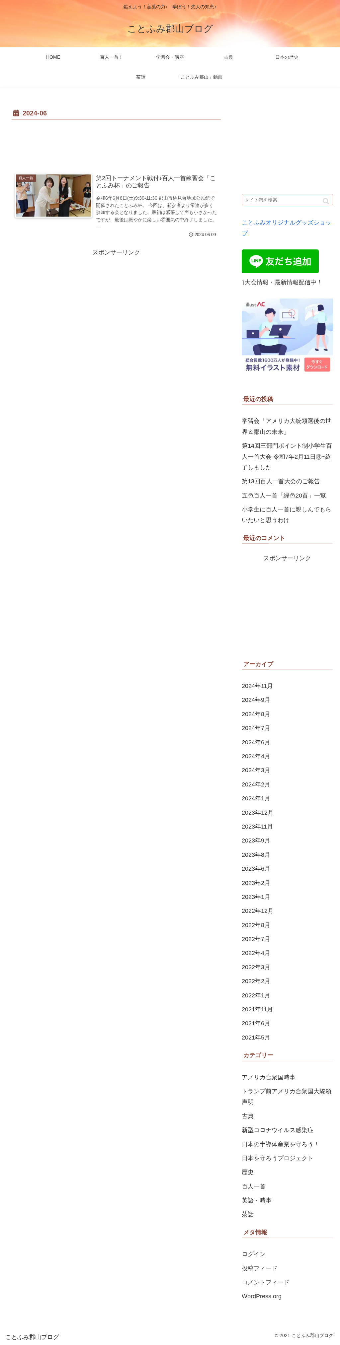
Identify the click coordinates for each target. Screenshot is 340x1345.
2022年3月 (256, 967)
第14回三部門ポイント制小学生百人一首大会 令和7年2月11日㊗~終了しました (287, 456)
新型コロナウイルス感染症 (277, 1130)
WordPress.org (262, 1296)
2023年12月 (258, 812)
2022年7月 (256, 939)
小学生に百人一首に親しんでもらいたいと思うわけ (286, 514)
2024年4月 (256, 756)
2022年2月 (256, 981)
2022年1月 (256, 995)
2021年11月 (257, 1009)
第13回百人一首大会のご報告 (281, 481)
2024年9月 (256, 700)
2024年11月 (257, 686)
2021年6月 (256, 1023)
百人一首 (254, 1186)
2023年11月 (257, 826)
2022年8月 (256, 925)
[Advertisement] (116, 142)
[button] (326, 201)
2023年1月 (256, 897)
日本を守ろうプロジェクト (277, 1158)
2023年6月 (256, 868)
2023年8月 (256, 854)
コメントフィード (266, 1282)
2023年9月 (256, 840)
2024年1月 (256, 798)
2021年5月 (256, 1037)
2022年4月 (256, 953)
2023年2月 (256, 883)
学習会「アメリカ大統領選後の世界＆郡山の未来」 (286, 426)
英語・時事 (257, 1200)
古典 (248, 1116)
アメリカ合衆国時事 (269, 1077)
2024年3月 (256, 770)
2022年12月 (258, 911)
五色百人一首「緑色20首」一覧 (284, 495)
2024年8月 (256, 714)
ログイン (254, 1254)
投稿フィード (260, 1268)
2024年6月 (256, 742)
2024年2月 (256, 784)
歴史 (248, 1172)
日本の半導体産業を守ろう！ (280, 1144)
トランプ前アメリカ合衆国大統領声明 (286, 1096)
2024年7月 (256, 728)
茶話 (248, 1214)
